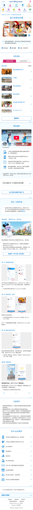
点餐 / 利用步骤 (24, 48)
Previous (4, 393)
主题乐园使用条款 (13, 501)
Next (29, 393)
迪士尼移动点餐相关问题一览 (16, 192)
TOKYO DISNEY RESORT (16, 1)
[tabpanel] (16, 378)
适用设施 (5, 48)
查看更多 (16, 118)
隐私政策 (16, 499)
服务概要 (14, 48)
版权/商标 (22, 501)
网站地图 (10, 499)
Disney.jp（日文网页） (16, 505)
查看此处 (23, 211)
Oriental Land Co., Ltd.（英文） (16, 503)
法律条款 (23, 499)
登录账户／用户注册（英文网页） (16, 253)
